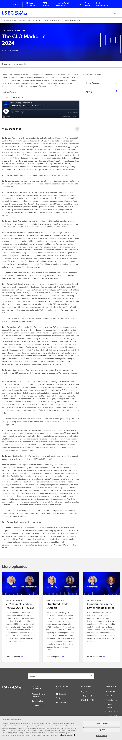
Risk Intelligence (102, 4)
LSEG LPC (38, 20)
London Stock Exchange (62, 4)
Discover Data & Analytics (38, 695)
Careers (108, 695)
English (84, 691)
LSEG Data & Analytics (9, 20)
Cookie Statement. (68, 735)
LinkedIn (62, 693)
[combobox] (58, 676)
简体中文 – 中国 (87, 700)
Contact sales (37, 701)
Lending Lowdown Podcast (52, 20)
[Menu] (119, 13)
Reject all (102, 730)
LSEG (16, 4)
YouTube (62, 702)
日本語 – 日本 (86, 695)
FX (79, 4)
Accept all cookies (101, 723)
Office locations (111, 711)
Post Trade (87, 4)
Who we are (110, 691)
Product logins (37, 705)
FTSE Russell (46, 4)
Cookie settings (101, 736)
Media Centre (111, 700)
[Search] (114, 13)
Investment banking (25, 20)
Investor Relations (109, 706)
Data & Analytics (30, 4)
